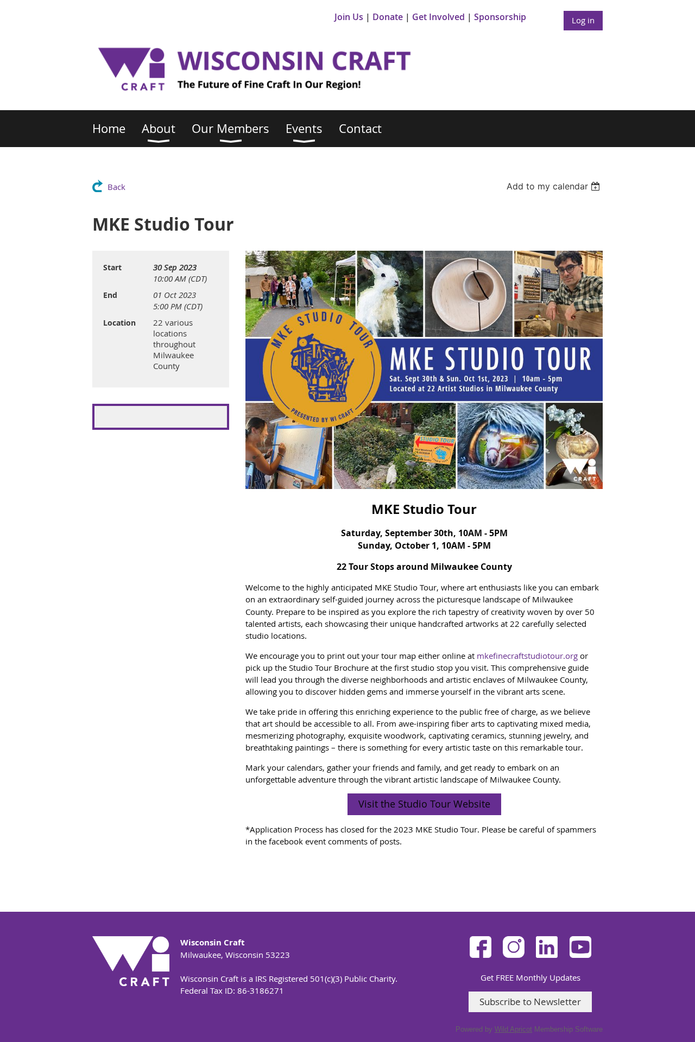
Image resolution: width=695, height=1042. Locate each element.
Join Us (348, 17)
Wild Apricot (513, 1029)
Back (116, 186)
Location (119, 322)
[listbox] (555, 186)
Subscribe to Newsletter (530, 1001)
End (110, 295)
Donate (387, 17)
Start (112, 267)
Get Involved (438, 17)
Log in (583, 20)
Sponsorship (500, 17)
